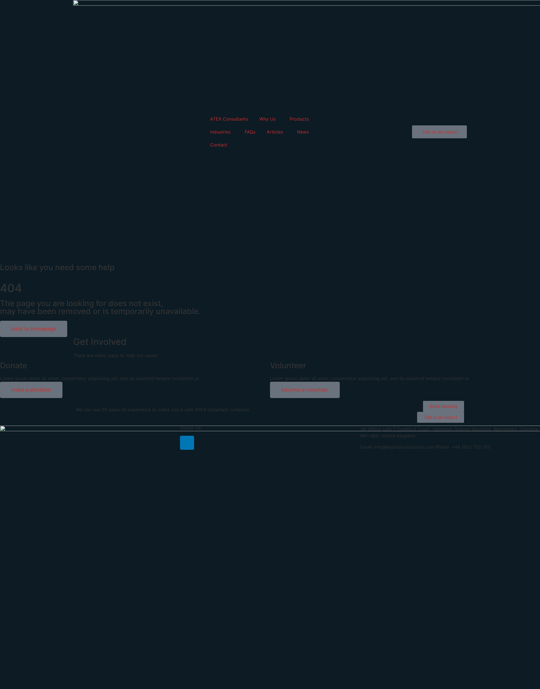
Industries (220, 132)
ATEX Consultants (229, 119)
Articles (275, 132)
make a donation (31, 390)
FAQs (250, 132)
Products (299, 119)
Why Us (267, 119)
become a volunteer (304, 390)
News (303, 132)
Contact (218, 145)
